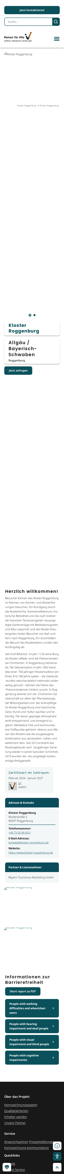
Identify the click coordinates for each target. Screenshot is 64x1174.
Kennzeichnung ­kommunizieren (26, 1148)
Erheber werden (15, 1117)
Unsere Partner (15, 1123)
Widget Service (14, 1170)
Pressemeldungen (41, 1142)
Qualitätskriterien (16, 1111)
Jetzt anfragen (18, 370)
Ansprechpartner (16, 1142)
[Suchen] (56, 22)
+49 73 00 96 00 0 (19, 832)
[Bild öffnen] (32, 906)
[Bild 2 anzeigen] (34, 315)
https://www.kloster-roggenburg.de (31, 852)
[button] (57, 39)
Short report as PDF (23, 991)
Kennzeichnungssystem (20, 1105)
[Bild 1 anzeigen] (30, 315)
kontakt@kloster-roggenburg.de (29, 842)
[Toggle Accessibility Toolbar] (57, 1156)
